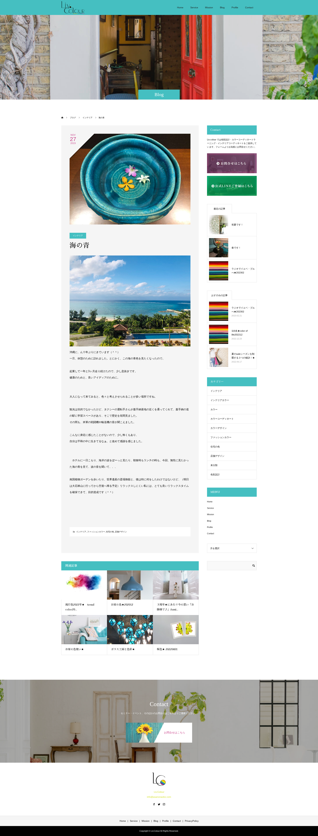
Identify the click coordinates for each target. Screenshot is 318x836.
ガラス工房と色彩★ (123, 649)
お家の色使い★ (74, 649)
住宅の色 (110, 532)
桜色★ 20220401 (167, 649)
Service (194, 7)
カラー (214, 409)
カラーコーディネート (222, 418)
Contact (249, 7)
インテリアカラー (220, 400)
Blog (222, 7)
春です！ (236, 247)
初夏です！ (237, 224)
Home (180, 7)
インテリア (78, 235)
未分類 (214, 465)
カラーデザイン (219, 428)
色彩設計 (215, 474)
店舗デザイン (121, 532)
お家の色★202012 (122, 604)
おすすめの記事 (219, 295)
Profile (235, 7)
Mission (209, 7)
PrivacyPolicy (192, 821)
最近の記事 (219, 208)
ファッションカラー (96, 532)
